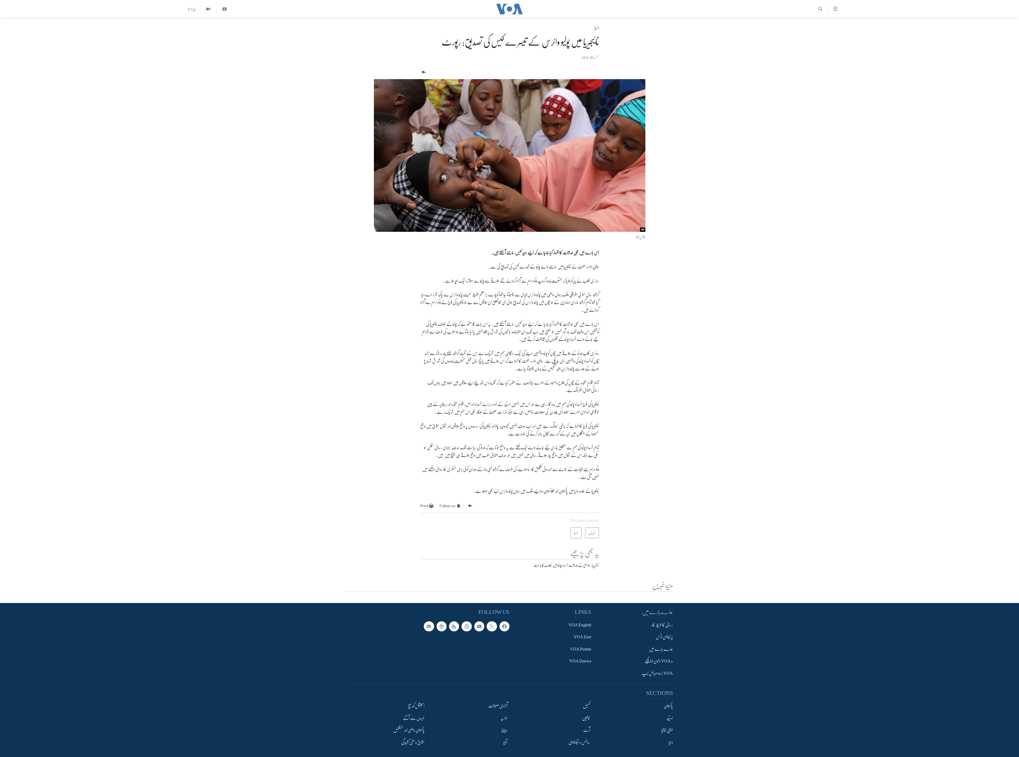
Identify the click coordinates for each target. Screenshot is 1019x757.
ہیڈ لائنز (192, 9)
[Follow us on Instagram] (466, 626)
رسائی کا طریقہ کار (662, 625)
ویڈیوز (504, 730)
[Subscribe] (429, 626)
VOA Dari (582, 637)
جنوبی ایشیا (667, 730)
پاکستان (668, 706)
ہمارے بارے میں (661, 649)
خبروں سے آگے (414, 718)
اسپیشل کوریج (416, 706)
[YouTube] (224, 9)
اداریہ (503, 718)
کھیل (586, 706)
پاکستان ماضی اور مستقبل (409, 730)
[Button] (423, 72)
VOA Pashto (580, 649)
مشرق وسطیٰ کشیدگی (413, 742)
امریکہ (669, 718)
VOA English (579, 625)
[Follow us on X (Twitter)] (492, 626)
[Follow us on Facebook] (504, 626)
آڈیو (505, 742)
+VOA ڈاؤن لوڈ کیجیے (659, 661)
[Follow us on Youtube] (479, 626)
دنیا (596, 27)
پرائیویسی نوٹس (664, 637)
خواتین (586, 718)
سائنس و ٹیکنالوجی (579, 742)
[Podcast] (442, 626)
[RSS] (454, 626)
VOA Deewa (580, 661)
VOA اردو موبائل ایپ (657, 673)
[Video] (208, 9)
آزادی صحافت (497, 706)
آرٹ (586, 730)
